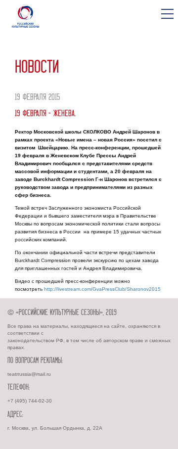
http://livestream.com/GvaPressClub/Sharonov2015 (102, 289)
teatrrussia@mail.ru (29, 374)
